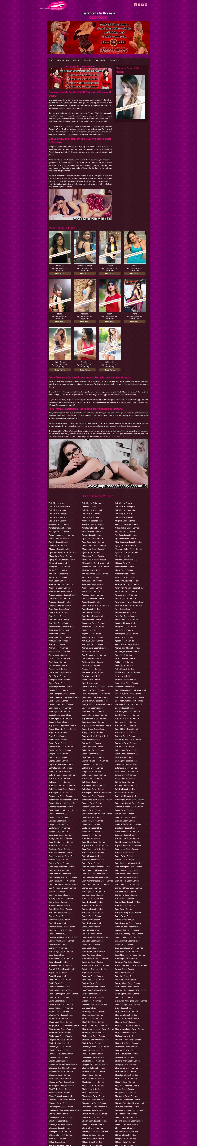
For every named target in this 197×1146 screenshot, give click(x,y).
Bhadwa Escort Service (92, 1018)
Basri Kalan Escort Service (93, 951)
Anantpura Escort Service (93, 626)
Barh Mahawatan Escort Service (96, 877)
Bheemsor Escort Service (60, 1128)
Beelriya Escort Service (92, 983)
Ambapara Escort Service (93, 598)
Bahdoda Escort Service (92, 746)
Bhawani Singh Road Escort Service (130, 1103)
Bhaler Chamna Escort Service (128, 1039)
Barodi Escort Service (58, 923)
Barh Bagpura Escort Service (61, 866)
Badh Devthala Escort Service (128, 693)
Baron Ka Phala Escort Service (128, 926)
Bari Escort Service (57, 891)
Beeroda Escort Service (59, 997)
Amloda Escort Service (59, 619)
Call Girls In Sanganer (58, 517)
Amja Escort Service (123, 609)
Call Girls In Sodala (90, 517)
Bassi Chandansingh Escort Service (130, 955)
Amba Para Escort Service (126, 591)
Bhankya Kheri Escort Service (127, 1060)
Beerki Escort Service (91, 993)
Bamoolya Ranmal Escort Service (63, 810)
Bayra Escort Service (58, 972)
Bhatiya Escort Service (91, 1092)
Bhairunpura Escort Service (93, 1036)
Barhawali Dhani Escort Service (128, 888)
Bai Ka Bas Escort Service (93, 750)
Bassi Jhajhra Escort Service (61, 958)
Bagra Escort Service (58, 739)
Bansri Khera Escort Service (127, 831)
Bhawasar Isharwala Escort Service (130, 1110)
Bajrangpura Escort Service (127, 760)
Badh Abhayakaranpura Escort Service (131, 690)
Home (51, 60)
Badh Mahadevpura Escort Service (64, 697)
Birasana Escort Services (106, 402)
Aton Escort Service (57, 676)
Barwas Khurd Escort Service (61, 940)
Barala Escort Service (91, 856)
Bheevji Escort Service (124, 1128)
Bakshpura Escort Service (126, 768)
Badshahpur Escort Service (60, 718)
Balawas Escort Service (92, 778)
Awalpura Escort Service (59, 679)
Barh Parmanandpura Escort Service (97, 880)
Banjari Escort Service (58, 824)
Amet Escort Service (91, 609)
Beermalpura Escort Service (127, 993)
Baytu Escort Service (91, 972)
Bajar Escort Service (124, 757)
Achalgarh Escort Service (60, 527)
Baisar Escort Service (58, 757)
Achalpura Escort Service (93, 527)
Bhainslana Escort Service (93, 1032)
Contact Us (114, 60)
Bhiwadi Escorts (89, 506)
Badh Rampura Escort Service (95, 697)
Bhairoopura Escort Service (60, 1036)
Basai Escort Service (58, 944)
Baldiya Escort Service (125, 778)
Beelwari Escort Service (59, 986)
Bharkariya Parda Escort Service (62, 1082)
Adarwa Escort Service (92, 535)
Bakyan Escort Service (91, 771)
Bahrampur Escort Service (60, 750)
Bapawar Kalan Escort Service (95, 845)
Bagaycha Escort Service (125, 725)
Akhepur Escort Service (125, 563)
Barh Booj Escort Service (60, 870)
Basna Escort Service (124, 944)
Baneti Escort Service (91, 817)
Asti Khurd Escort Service (93, 672)
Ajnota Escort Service (124, 556)
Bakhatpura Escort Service (60, 768)
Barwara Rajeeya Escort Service (96, 937)
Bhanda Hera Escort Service (61, 1053)
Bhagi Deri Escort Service (93, 1022)
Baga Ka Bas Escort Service (127, 718)
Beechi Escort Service (58, 976)
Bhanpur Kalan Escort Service (95, 1064)
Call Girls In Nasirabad (59, 513)
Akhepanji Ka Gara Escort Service (96, 563)
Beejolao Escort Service (125, 976)
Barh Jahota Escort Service (126, 873)
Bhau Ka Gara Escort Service (127, 1099)
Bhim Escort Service (57, 1138)
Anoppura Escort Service (92, 637)
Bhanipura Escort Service (59, 1057)
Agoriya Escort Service (59, 542)
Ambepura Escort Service (60, 602)
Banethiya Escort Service (59, 817)
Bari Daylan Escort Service (93, 891)
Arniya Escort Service (58, 655)
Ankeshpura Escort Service (126, 633)
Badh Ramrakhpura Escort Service (129, 697)
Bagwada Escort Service (125, 743)
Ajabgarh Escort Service (125, 545)
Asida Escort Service (124, 662)
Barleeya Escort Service (92, 909)
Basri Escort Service (90, 948)
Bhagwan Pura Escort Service (94, 1025)
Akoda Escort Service (58, 570)
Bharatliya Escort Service (60, 1078)
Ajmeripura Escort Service (93, 556)
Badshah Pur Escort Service (127, 715)
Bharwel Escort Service (125, 1082)
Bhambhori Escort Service (126, 1046)
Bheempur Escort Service (93, 1124)
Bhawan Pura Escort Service (94, 1103)
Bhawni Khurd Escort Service (94, 1113)
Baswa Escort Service (58, 962)
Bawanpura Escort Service (60, 965)
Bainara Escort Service (91, 753)
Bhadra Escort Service (58, 1018)
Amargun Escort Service (92, 584)
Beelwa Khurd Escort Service (127, 983)
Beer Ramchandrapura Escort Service (131, 990)
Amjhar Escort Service (58, 612)
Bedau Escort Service (124, 972)
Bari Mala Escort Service (59, 895)
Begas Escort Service (124, 997)
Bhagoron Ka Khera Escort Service (64, 1025)
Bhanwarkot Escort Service (93, 1071)
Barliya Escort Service (58, 916)
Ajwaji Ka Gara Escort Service (62, 559)
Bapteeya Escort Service (59, 849)
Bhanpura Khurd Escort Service (62, 1068)
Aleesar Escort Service (125, 573)
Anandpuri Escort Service (126, 623)
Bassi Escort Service (57, 955)
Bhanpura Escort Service (125, 1064)
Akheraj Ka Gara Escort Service (95, 566)
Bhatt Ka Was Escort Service (61, 1096)
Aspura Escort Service (91, 669)
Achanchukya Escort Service (127, 527)
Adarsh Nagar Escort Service (61, 535)
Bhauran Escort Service (59, 1103)
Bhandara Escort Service (92, 1053)
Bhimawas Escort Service (93, 1138)
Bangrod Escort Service (59, 820)
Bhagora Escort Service (125, 1022)
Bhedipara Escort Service (126, 1113)
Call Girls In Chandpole (125, 506)
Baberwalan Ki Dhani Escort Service (97, 686)
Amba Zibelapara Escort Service (62, 595)
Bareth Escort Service (124, 859)
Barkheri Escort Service (92, 905)
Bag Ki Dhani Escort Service (94, 718)
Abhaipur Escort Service (59, 524)
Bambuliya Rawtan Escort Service (129, 803)
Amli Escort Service (57, 616)
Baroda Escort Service (124, 919)
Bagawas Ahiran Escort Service (62, 725)
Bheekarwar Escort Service (60, 1117)
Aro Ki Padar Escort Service (94, 655)
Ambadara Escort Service (126, 595)
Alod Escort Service (90, 577)
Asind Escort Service (58, 665)
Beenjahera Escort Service (93, 986)
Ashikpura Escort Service (92, 662)
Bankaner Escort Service (59, 828)
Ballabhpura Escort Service (93, 785)
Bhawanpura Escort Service (127, 1106)
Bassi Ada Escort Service (92, 955)
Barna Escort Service (124, 916)
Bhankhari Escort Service (125, 1057)
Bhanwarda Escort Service (93, 1068)
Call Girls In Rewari (123, 513)
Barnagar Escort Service (59, 919)
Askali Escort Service (91, 665)
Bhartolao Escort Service (93, 1082)
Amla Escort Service (91, 612)
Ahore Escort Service (58, 545)
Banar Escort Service (124, 810)
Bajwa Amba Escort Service (61, 764)
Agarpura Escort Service (92, 538)
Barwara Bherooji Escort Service (129, 933)
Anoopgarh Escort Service (60, 637)
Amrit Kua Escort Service (59, 623)
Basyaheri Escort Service (92, 962)
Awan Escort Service (91, 679)
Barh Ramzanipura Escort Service (63, 884)
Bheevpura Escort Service (60, 1131)
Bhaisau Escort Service (125, 1036)
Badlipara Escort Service (92, 708)
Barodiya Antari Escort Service (128, 923)
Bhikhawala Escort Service (60, 1135)
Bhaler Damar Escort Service (61, 1043)
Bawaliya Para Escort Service (127, 962)
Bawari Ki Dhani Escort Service (62, 969)
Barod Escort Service (91, 919)
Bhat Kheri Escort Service (93, 1085)
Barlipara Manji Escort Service (128, 912)
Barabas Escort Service (125, 852)
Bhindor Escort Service (92, 1142)
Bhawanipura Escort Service (61, 1106)
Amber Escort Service (91, 602)
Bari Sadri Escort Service (92, 895)
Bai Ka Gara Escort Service (126, 750)
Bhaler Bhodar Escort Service (95, 1039)
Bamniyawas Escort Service (61, 806)
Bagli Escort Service (57, 736)
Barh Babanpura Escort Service (128, 863)
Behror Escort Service (91, 1000)
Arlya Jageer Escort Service (127, 651)
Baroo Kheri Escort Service (60, 930)
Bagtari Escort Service (91, 743)
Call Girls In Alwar (57, 503)
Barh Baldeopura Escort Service (96, 866)
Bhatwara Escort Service (92, 1099)
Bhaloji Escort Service (91, 1043)
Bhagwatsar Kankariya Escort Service (98, 1029)
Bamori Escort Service (91, 810)
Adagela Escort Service (125, 531)
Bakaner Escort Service (92, 764)
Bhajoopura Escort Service (60, 1039)
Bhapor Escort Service (91, 1075)
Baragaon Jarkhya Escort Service (63, 856)
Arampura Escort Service (92, 644)
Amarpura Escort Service (59, 587)
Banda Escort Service (58, 813)
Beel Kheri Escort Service (60, 979)
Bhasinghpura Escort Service (61, 1085)
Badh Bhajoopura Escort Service (96, 693)
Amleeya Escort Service (125, 612)
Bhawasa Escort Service (92, 1110)
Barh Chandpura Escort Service (95, 870)
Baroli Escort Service (91, 926)
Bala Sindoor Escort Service (94, 775)
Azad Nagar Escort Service (126, 683)
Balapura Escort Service (125, 775)
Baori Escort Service (91, 838)
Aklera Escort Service (124, 566)
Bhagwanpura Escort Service (127, 1025)
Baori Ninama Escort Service (127, 842)
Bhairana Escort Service (125, 1032)
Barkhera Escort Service (59, 905)
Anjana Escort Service (91, 633)
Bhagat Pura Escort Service (127, 1018)
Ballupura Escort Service (125, 785)
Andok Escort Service (124, 630)
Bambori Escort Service (92, 803)
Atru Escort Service (123, 676)
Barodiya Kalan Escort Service (62, 926)
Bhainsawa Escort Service (60, 1032)
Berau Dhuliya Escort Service (127, 1004)
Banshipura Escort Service (126, 828)
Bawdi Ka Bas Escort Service (94, 969)
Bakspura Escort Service (59, 771)
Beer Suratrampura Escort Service (63, 993)
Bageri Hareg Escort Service (94, 729)
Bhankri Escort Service (58, 1060)
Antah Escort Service (124, 637)
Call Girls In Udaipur (57, 520)
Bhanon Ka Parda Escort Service (63, 1064)
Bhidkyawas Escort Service (126, 1131)
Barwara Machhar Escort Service (63, 937)
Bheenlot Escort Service (92, 1128)
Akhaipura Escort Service (125, 559)
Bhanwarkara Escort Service (61, 1071)
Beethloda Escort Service (93, 997)
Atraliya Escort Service (92, 676)
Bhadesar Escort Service (92, 1015)
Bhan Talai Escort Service (126, 1050)
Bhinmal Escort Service (125, 1142)
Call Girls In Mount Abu (125, 510)
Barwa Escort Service (58, 933)
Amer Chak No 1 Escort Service (95, 605)
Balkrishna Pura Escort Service (62, 785)
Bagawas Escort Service (125, 722)
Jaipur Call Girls (63, 60)
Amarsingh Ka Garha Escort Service (130, 587)
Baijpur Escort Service (58, 753)
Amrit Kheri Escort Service (126, 619)
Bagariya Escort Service (59, 722)
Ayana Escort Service (58, 683)
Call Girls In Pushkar (91, 513)
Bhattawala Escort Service (93, 1096)
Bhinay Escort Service (58, 1142)
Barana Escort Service (58, 859)
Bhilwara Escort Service (125, 1135)
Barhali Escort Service (91, 888)
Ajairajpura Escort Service (93, 549)
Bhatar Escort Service (91, 1089)
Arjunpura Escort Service (59, 651)
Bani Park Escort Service (92, 820)
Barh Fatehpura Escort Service (95, 873)
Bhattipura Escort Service (126, 1096)
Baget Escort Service (58, 732)
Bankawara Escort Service (93, 828)
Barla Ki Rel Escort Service (60, 909)
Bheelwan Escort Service (59, 1120)
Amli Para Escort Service (125, 616)
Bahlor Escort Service (124, 746)
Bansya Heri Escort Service (60, 838)
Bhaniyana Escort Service (93, 1057)
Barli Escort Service (123, 909)
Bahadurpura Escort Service (61, 746)
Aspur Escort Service (58, 669)
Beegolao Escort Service (92, 976)
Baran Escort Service (124, 856)
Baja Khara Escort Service (93, 757)
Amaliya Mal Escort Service (61, 584)
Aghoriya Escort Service (125, 538)
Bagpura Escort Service (125, 736)
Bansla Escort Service (58, 831)
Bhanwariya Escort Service (126, 1068)
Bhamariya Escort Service (60, 1046)
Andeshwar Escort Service (60, 630)
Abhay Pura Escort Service (126, 524)
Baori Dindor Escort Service (127, 838)
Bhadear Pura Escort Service (61, 1015)
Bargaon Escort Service (59, 863)
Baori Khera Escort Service (93, 842)
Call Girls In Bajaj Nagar (92, 503)
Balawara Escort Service (59, 778)
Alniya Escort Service (58, 577)
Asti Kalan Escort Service (60, 672)
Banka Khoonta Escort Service (128, 824)
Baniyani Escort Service (125, 820)
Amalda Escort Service (92, 580)
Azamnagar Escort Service (60, 686)
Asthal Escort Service (124, 669)
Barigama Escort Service (92, 898)
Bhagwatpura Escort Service (61, 1029)
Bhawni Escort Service (58, 1113)
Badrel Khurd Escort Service (61, 715)
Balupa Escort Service (124, 792)
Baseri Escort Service (91, 944)
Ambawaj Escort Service (125, 598)
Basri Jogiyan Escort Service (61, 951)
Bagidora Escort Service (125, 732)
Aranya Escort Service (58, 647)
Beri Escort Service (90, 1008)
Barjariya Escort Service (92, 902)
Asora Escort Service (124, 665)
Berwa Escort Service (124, 1008)
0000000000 (98, 17)
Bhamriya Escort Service (92, 1050)
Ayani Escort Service (91, 683)
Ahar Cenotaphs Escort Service (128, 542)
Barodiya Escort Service (92, 923)
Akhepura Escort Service (59, 566)
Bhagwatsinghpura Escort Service (129, 1029)
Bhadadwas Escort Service (126, 1011)
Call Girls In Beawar (123, 503)
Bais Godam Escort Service (126, 753)
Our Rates (87, 60)
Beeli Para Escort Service (93, 979)
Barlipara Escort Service (92, 912)
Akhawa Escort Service (59, 563)
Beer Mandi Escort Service (60, 990)
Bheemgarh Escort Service (60, 1124)
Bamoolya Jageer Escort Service (129, 806)
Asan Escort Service (57, 662)
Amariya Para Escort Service (127, 584)
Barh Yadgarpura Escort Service (62, 888)
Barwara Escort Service (92, 933)
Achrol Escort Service (91, 531)
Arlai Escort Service (90, 651)
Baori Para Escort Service (60, 845)
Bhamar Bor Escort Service (126, 1043)
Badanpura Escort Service (93, 690)
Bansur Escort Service (91, 835)
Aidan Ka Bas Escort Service (94, 545)
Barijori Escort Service (124, 898)
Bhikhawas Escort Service (93, 1135)
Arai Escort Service (57, 644)
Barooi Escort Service (91, 930)
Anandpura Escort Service (93, 623)
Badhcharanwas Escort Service (95, 700)
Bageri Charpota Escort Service (62, 729)
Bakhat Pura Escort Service (127, 764)
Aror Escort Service (123, 655)
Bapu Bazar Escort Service (93, 849)
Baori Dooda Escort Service (61, 842)
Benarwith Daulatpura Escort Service (131, 1000)
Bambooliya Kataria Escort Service (97, 799)
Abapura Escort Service (125, 520)
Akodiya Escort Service (92, 570)
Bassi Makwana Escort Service (95, 958)
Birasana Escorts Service (66, 105)
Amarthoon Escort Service (60, 591)
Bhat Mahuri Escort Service (127, 1085)
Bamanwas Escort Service (93, 796)
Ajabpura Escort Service (59, 549)
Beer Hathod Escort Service (127, 986)
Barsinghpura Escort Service (127, 930)
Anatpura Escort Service (125, 626)
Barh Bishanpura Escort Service (128, 866)
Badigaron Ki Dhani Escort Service (97, 704)
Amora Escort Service (91, 619)
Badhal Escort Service (58, 700)
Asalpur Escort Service (125, 658)
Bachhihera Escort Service (126, 686)
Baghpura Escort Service (92, 732)
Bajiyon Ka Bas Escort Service (95, 760)
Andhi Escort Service (91, 630)
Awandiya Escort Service (125, 679)
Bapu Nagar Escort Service (126, 849)
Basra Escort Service (58, 948)
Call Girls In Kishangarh (92, 510)
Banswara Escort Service (125, 835)
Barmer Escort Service (91, 916)
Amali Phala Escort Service (127, 580)
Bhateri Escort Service (124, 1089)
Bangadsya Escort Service (126, 817)
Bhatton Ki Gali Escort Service (62, 1099)
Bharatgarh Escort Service (126, 1075)
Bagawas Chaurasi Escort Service (96, 725)
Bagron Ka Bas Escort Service (128, 739)
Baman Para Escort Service (60, 796)
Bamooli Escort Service (92, 806)
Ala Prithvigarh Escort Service (95, 573)
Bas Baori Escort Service (92, 940)
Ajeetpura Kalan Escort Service (128, 549)
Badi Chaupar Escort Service (61, 704)
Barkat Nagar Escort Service (127, 902)
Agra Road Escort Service (93, 542)
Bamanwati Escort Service (126, 796)
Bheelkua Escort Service (92, 1117)
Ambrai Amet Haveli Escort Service (130, 602)
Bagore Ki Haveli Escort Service (96, 736)
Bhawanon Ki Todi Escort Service (96, 1106)
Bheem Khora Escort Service (94, 1120)
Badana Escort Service (58, 690)
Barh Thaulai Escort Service (127, 884)
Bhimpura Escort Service (125, 1138)
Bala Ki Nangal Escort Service (62, 775)
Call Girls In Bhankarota (59, 506)
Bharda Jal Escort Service (126, 1078)
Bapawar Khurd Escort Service (128, 845)
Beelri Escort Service (58, 983)
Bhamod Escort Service (59, 1050)
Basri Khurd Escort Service (126, 951)
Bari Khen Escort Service (125, 891)
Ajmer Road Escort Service (126, 552)
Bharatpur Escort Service (93, 1078)
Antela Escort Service (58, 640)
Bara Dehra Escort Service (60, 852)
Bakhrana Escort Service (92, 768)
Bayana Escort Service (124, 969)
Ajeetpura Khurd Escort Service (62, 552)
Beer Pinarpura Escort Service (95, 990)
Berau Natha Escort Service (61, 1008)
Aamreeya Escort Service (93, 520)
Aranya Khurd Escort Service (127, 647)
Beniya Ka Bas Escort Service (94, 1004)
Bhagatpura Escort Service (60, 1022)
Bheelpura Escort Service (126, 1117)
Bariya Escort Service (58, 902)
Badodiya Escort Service (59, 711)
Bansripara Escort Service (60, 835)
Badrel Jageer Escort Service (127, 711)
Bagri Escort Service (91, 739)
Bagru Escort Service (58, 743)
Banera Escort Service (124, 813)
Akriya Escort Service (124, 570)
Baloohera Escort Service (93, 789)
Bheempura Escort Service (126, 1124)
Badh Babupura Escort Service (62, 693)
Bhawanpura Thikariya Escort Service (65, 1110)
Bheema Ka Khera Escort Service (129, 1120)
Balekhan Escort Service (59, 782)
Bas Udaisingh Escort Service (127, 940)
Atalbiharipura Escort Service (127, 672)
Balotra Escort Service (125, 789)
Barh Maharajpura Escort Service (63, 877)
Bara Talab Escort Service (93, 852)
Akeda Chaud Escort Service (94, 559)
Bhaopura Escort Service (59, 1075)
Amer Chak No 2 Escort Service (128, 605)
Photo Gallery (100, 60)
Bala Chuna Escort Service (126, 771)
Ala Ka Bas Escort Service (60, 573)
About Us (76, 60)
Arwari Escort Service (91, 658)
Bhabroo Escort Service (59, 1011)
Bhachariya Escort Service (93, 1011)
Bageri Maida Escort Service (127, 729)
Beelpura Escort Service (125, 979)
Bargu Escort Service (91, 863)
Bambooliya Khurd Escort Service (129, 799)
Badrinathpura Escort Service (94, 715)
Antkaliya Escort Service (92, 640)
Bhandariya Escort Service (126, 1053)
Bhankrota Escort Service (93, 1060)
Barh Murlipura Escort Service (62, 880)
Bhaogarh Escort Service (125, 1071)
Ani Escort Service (57, 633)
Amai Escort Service (57, 580)
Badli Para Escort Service (60, 708)
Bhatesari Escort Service (59, 1092)
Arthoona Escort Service (59, 658)
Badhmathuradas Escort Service (129, 700)
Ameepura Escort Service (60, 605)
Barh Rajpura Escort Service (127, 880)
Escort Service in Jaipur (62, 184)
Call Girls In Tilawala (124, 517)
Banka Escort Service (91, 824)
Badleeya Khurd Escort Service (128, 704)
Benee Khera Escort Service (61, 1004)
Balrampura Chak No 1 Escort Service (98, 792)
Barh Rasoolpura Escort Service (95, 884)
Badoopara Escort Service (93, 711)
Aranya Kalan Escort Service (94, 647)
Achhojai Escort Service (59, 531)
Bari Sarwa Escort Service (126, 895)
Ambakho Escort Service (59, 598)
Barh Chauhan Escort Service (127, 870)
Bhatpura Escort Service (125, 1092)
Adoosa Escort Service (59, 538)
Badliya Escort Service (125, 708)
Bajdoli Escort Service (58, 760)
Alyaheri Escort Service (125, 577)
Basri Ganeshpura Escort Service (129, 948)
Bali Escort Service (90, 782)
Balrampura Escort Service (60, 792)
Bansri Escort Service (91, 831)
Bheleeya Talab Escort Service (95, 1131)
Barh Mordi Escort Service (126, 877)
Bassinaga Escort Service (126, 958)
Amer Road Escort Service (60, 609)
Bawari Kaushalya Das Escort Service (131, 965)
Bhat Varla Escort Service (60, 1089)
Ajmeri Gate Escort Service (60, 556)
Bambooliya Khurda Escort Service (64, 803)
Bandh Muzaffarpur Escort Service (97, 813)
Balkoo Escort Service (124, 782)
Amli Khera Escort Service (93, 616)
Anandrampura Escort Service (61, 626)
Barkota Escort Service (125, 905)
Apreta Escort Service (124, 640)
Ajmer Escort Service (91, 552)
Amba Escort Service (91, 591)
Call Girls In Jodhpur (57, 510)
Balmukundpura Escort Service (62, 789)
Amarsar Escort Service (92, 587)
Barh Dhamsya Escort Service (61, 873)
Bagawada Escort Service (93, 722)
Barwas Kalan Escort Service (127, 937)
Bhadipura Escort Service (126, 1015)
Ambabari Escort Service (92, 595)
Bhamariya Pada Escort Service (95, 1046)
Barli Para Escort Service (59, 912)
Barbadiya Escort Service (93, 859)
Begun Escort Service (58, 1000)
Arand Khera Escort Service (127, 644)
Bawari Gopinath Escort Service (95, 965)
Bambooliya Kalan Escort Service (63, 799)
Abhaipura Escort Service (93, 524)
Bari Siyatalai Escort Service (61, 898)
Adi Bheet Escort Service (126, 535)
